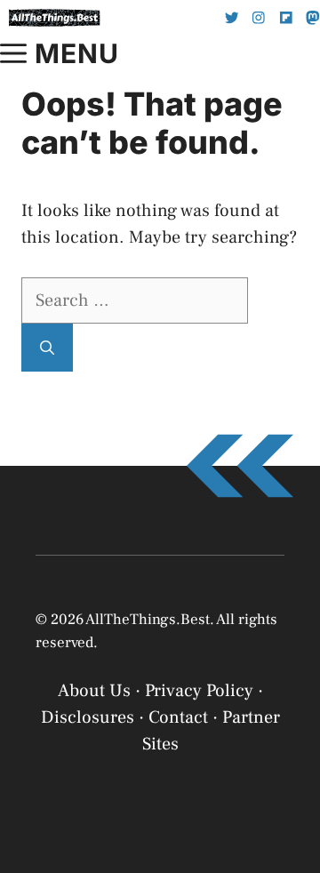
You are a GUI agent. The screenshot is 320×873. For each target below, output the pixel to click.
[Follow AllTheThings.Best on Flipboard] (286, 18)
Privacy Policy (117, 848)
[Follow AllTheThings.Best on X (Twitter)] (232, 18)
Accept (160, 804)
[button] (293, 639)
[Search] (47, 348)
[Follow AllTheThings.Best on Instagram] (259, 18)
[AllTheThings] (54, 18)
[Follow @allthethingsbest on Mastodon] (313, 18)
